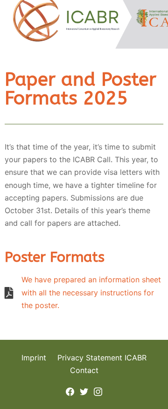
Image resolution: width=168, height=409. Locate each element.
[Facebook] (70, 390)
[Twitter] (84, 390)
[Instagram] (98, 390)
